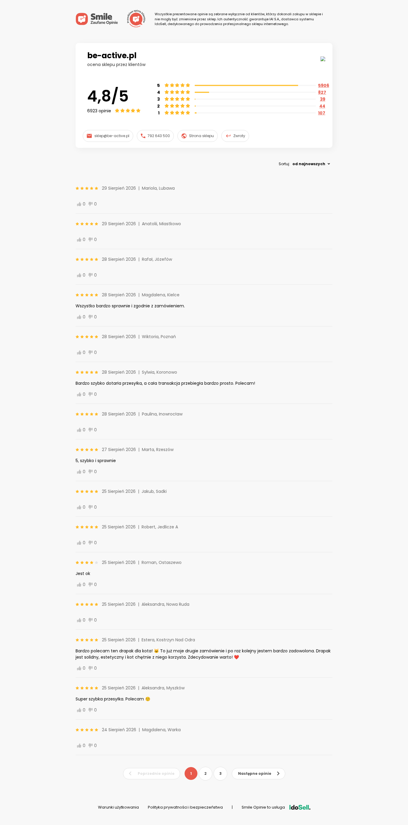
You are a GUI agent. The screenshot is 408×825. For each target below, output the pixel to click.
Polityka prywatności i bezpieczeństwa (185, 807)
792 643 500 (159, 135)
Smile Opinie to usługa (263, 807)
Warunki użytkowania (118, 807)
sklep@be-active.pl (111, 135)
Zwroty (239, 135)
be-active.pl (111, 55)
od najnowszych (308, 163)
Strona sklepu (201, 135)
